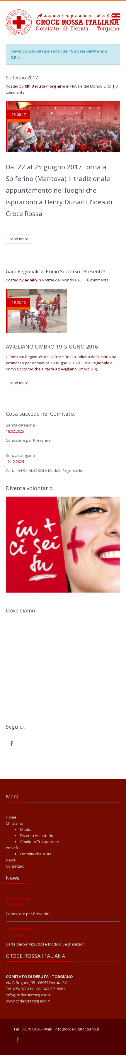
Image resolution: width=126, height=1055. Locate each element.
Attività (12, 847)
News (11, 860)
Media (25, 829)
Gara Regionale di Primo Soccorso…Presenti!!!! (55, 271)
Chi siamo (14, 823)
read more (19, 238)
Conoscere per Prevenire (28, 440)
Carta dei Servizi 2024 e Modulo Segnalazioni (46, 470)
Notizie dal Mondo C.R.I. (91, 86)
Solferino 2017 (22, 77)
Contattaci (15, 866)
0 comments (97, 280)
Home (11, 817)
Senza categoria (20, 425)
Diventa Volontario (36, 835)
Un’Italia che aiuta (36, 853)
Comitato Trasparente (39, 841)
